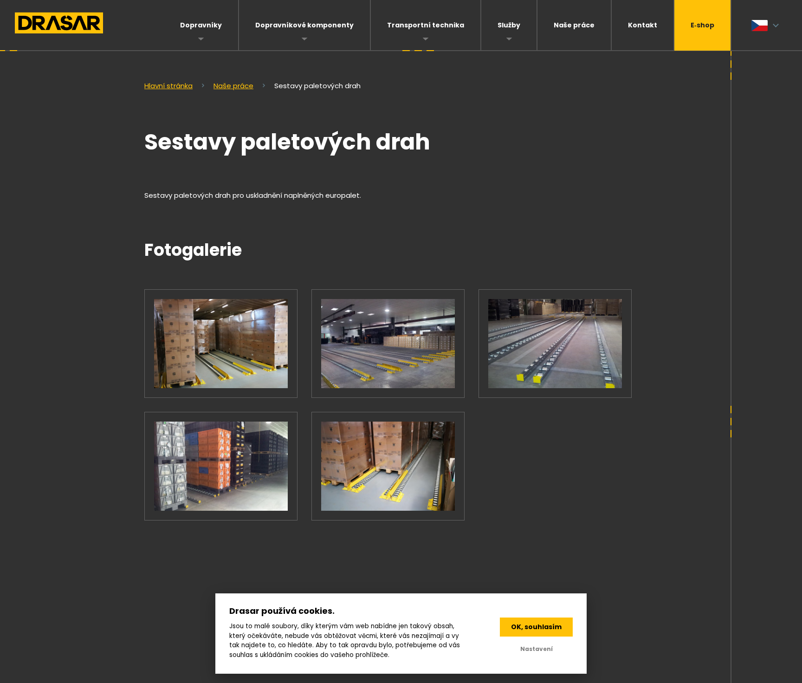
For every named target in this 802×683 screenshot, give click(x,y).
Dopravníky (201, 25)
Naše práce (574, 25)
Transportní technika (425, 25)
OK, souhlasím (536, 626)
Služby (509, 25)
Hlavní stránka (168, 86)
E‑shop (702, 25)
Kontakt (642, 25)
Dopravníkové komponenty (304, 25)
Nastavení (536, 649)
